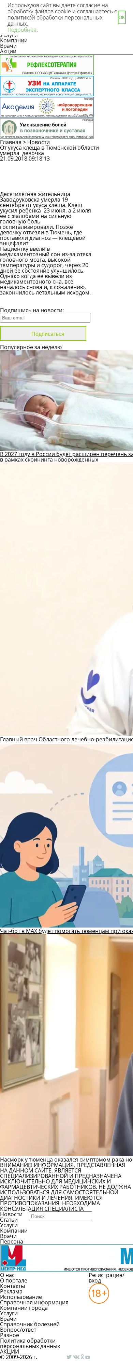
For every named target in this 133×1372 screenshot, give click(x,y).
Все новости (23, 301)
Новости (38, 142)
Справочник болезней (30, 1324)
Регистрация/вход (106, 1277)
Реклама (11, 1291)
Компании (14, 40)
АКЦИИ (9, 1351)
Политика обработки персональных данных (30, 1343)
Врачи (8, 46)
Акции (8, 51)
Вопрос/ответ (18, 1329)
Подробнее (22, 29)
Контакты (12, 1286)
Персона (11, 1241)
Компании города (24, 1308)
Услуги (9, 1225)
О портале (13, 1280)
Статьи (9, 1219)
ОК (122, 17)
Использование (21, 1297)
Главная (10, 142)
